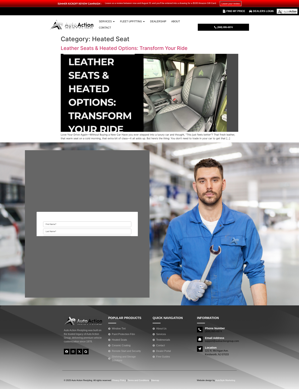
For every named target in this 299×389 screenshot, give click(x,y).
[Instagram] (73, 351)
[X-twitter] (79, 351)
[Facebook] (66, 351)
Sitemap (155, 380)
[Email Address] (200, 339)
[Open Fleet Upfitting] (144, 21)
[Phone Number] (200, 329)
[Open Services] (114, 21)
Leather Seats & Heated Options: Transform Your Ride (124, 48)
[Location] (200, 349)
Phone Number (215, 328)
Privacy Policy (119, 380)
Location (211, 347)
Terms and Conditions (138, 380)
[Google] (86, 351)
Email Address (214, 338)
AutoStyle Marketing (225, 380)
